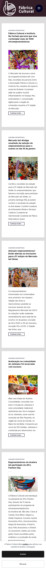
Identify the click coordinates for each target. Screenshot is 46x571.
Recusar (23, 564)
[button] (38, 8)
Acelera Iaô (13, 30)
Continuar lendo (16, 113)
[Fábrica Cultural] (18, 8)
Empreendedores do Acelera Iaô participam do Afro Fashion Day (22, 465)
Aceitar (23, 554)
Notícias (21, 30)
